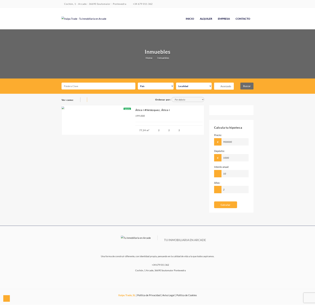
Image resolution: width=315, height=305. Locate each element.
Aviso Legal (168, 295)
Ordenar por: (163, 99)
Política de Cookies (186, 295)
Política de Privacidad (148, 295)
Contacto (243, 18)
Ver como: (68, 99)
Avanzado (225, 86)
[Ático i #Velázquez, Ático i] (97, 107)
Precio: (218, 135)
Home (149, 57)
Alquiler (206, 18)
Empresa (224, 18)
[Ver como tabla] (90, 99)
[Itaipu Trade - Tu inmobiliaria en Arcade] (84, 18)
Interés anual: (221, 166)
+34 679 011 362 (142, 3)
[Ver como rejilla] (77, 99)
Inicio (190, 18)
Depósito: (219, 150)
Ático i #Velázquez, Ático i (152, 109)
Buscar (247, 86)
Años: (217, 182)
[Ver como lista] (84, 99)
